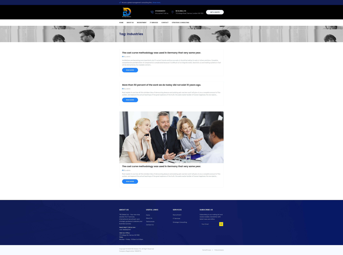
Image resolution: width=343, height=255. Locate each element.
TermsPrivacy (206, 250)
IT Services (154, 22)
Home (121, 22)
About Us (149, 218)
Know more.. (157, 2)
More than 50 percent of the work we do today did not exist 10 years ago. (161, 84)
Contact (164, 22)
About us (130, 22)
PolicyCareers (219, 250)
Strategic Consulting (180, 22)
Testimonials (150, 221)
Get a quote (215, 12)
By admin (127, 57)
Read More (130, 70)
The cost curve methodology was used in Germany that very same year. (161, 52)
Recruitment (141, 22)
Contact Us (150, 225)
